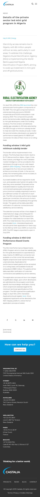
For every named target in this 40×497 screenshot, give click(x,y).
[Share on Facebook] (7, 320)
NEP (26, 65)
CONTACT (33, 482)
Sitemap (29, 493)
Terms (10, 493)
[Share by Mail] (33, 320)
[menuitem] (32, 4)
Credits (22, 493)
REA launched (25, 105)
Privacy (16, 493)
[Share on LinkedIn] (24, 320)
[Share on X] (15, 320)
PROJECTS (7, 482)
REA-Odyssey (15, 167)
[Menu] (36, 4)
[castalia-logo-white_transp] (16, 4)
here (14, 223)
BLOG (24, 482)
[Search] (32, 4)
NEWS (16, 482)
